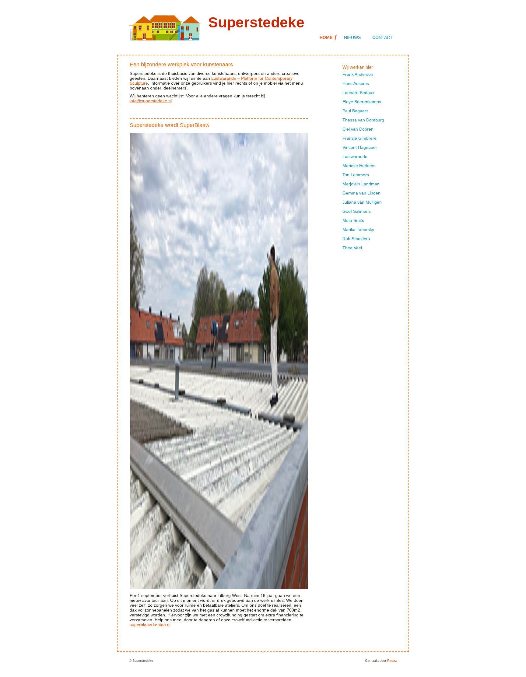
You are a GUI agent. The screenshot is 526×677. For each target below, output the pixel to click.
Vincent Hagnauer (359, 147)
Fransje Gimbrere (359, 138)
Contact (382, 37)
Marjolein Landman (361, 183)
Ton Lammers (355, 174)
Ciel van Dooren (357, 129)
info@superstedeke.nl (151, 100)
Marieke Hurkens (358, 165)
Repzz (392, 660)
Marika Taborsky (358, 229)
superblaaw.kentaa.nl (150, 624)
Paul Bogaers (355, 110)
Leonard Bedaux (358, 92)
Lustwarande (354, 156)
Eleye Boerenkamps (361, 101)
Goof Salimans (356, 211)
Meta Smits (353, 220)
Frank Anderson (357, 74)
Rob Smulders (356, 238)
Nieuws (352, 37)
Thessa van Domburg (363, 120)
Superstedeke (256, 22)
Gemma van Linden (361, 193)
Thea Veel (352, 247)
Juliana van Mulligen (362, 202)
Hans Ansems (355, 83)
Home (326, 37)
